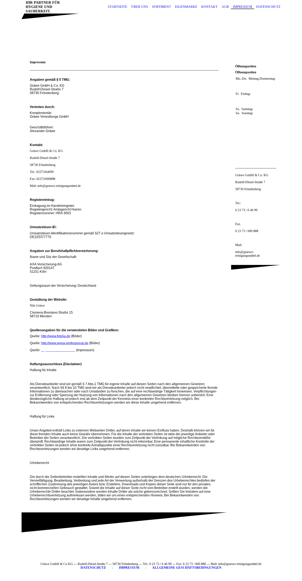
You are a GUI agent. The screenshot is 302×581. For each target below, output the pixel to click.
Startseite (117, 6)
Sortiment (161, 6)
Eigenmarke (186, 6)
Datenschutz (268, 6)
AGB (225, 6)
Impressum (242, 6)
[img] (151, 33)
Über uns (139, 6)
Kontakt (209, 6)
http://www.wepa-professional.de (64, 343)
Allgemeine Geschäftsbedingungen (186, 567)
